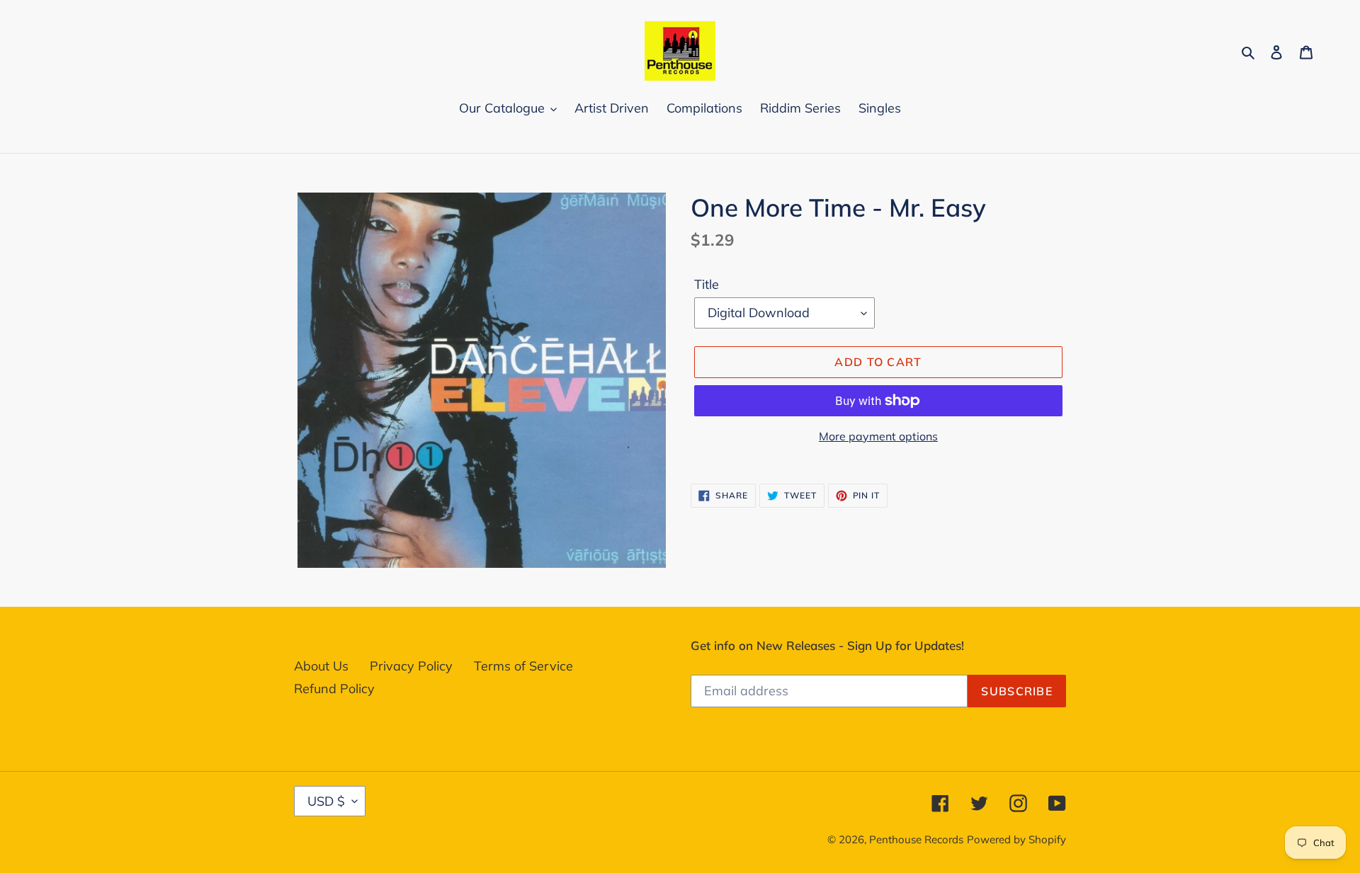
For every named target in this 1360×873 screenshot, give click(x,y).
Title (706, 284)
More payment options (878, 436)
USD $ (326, 801)
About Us (321, 666)
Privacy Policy (411, 666)
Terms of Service (523, 666)
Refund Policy (334, 688)
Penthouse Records (916, 839)
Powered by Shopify (1016, 839)
